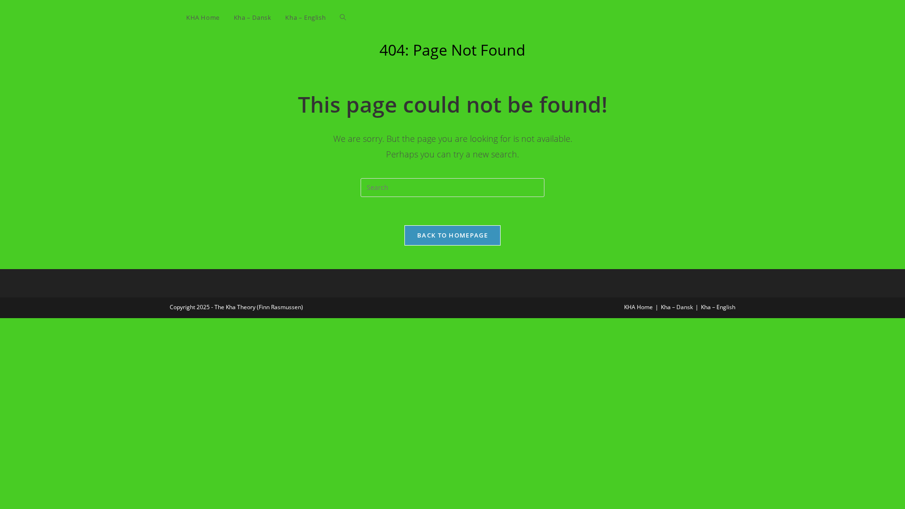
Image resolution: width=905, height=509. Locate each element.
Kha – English (718, 307)
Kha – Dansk (677, 307)
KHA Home (638, 307)
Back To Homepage (452, 235)
